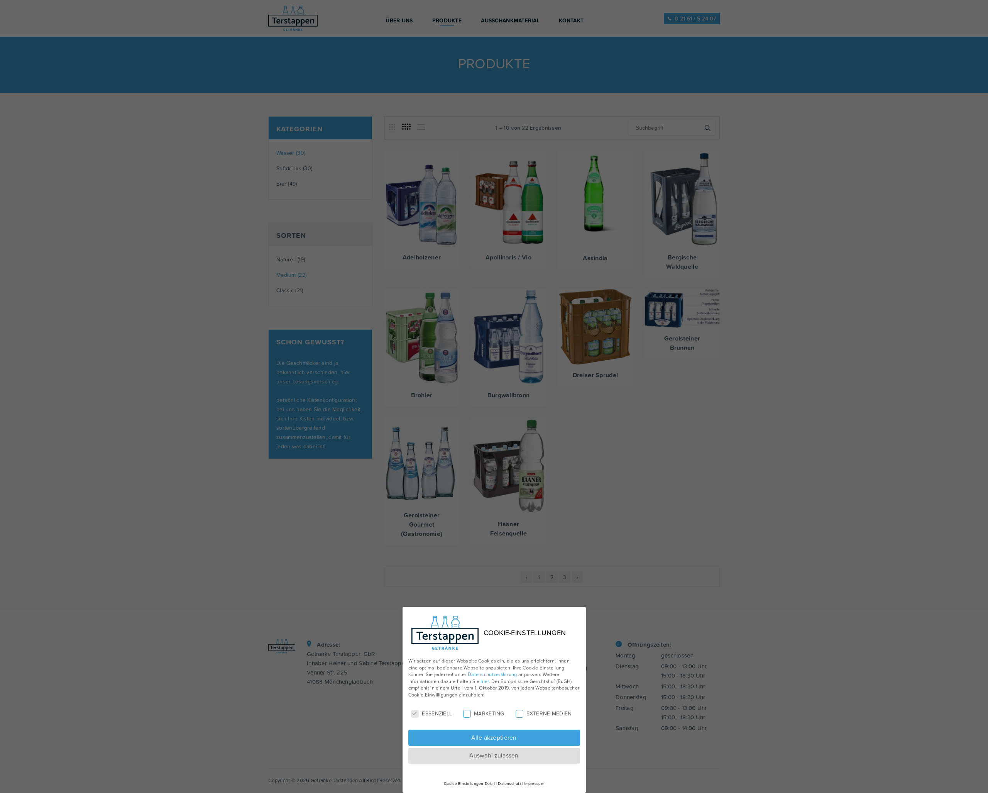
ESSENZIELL (437, 713)
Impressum (534, 783)
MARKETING (489, 713)
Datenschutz (509, 783)
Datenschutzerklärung (492, 674)
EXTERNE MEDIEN (549, 713)
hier (484, 681)
